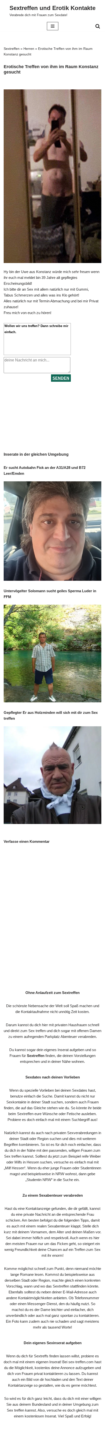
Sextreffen (12, 49)
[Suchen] (97, 26)
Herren (28, 49)
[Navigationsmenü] (52, 26)
